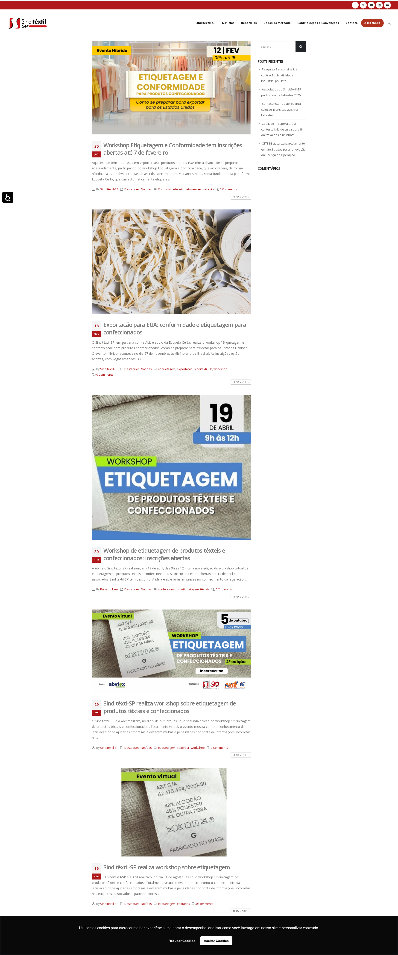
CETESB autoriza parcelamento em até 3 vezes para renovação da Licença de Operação (283, 149)
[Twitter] (363, 5)
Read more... (241, 196)
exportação (206, 189)
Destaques (132, 189)
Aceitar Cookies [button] (216, 941)
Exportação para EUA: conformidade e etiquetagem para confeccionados (174, 328)
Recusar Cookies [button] (182, 941)
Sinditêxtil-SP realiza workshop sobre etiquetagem (166, 867)
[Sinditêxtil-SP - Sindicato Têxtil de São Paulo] (27, 23)
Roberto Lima (109, 589)
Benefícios (249, 23)
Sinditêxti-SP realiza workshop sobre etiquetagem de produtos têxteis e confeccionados (169, 707)
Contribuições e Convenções (318, 23)
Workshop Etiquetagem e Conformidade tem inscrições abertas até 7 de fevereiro (172, 149)
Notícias (228, 23)
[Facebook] (355, 5)
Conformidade (168, 189)
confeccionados (169, 589)
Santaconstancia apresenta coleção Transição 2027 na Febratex (281, 109)
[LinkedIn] (387, 5)
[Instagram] (379, 5)
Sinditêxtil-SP (205, 23)
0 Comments (228, 189)
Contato (352, 23)
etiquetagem (188, 189)
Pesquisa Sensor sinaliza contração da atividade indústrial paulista (279, 75)
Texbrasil (183, 748)
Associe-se (372, 23)
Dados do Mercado (277, 23)
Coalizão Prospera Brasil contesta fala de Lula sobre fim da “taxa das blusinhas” (282, 129)
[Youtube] (371, 5)
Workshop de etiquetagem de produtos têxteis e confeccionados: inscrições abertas (164, 554)
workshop (220, 369)
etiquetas (183, 904)
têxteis (205, 589)
